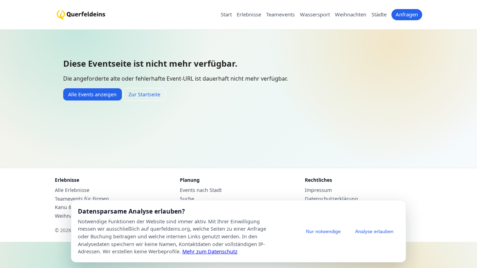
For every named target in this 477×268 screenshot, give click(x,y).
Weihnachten (350, 15)
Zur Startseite (144, 94)
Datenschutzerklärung (331, 199)
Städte (379, 15)
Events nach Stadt (201, 190)
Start (226, 15)
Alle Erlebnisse (72, 190)
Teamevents (280, 15)
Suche (187, 199)
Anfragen (407, 14)
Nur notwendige (323, 231)
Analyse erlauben (374, 231)
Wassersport (315, 15)
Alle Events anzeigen (92, 94)
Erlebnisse (249, 15)
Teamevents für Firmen (82, 199)
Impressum (318, 190)
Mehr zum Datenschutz (209, 251)
